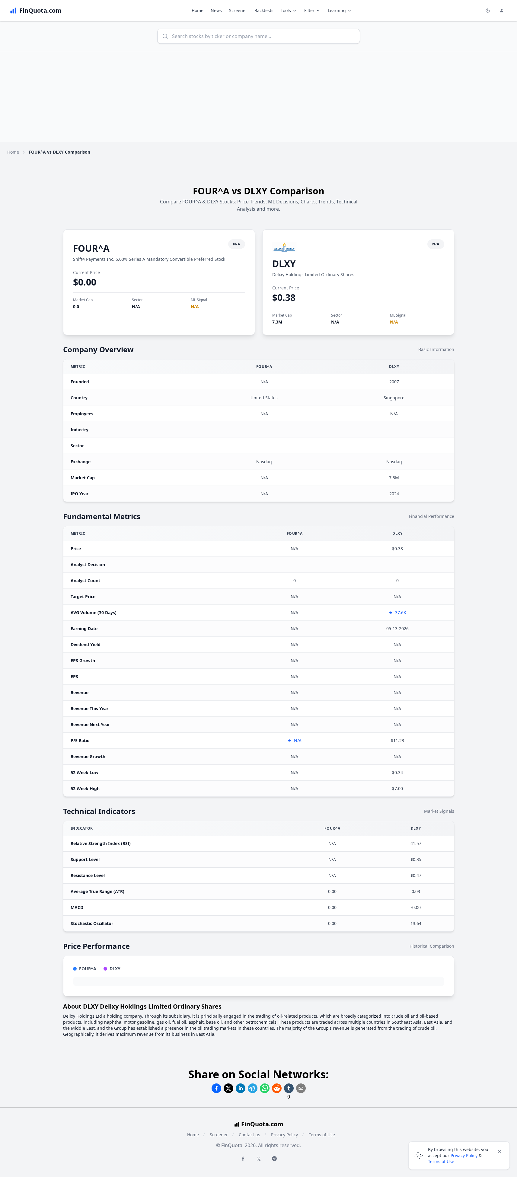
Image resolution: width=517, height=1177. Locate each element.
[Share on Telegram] (252, 1088)
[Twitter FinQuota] (259, 1159)
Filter (309, 10)
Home (197, 10)
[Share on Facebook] (216, 1088)
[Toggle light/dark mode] (487, 10)
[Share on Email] (301, 1088)
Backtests (263, 10)
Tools (286, 10)
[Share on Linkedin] (240, 1088)
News (216, 10)
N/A (136, 306)
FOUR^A (91, 248)
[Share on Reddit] (277, 1088)
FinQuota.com (262, 1124)
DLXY (284, 263)
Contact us (249, 1134)
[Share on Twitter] (228, 1088)
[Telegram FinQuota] (274, 1159)
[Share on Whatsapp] (265, 1088)
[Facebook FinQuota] (243, 1159)
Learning (337, 10)
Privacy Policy (284, 1134)
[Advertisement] (259, 96)
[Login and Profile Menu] (501, 10)
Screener (238, 10)
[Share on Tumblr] (289, 1088)
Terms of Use (322, 1134)
